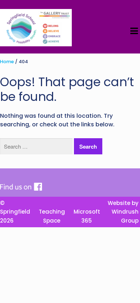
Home (7, 61)
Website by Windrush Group (123, 211)
